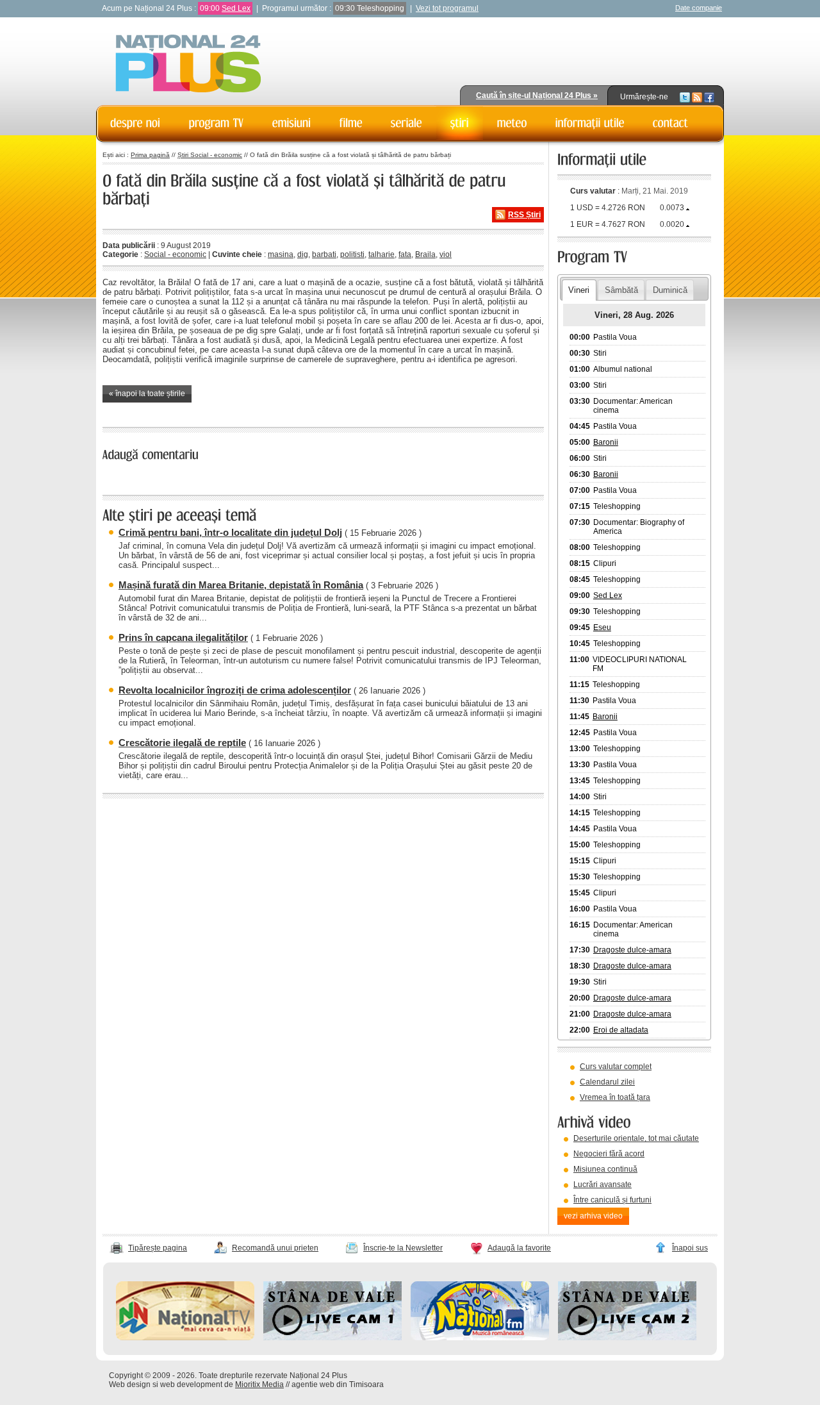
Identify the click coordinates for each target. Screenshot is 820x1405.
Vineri (578, 290)
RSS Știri (524, 214)
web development (191, 1384)
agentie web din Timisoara (337, 1384)
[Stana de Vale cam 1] (332, 1337)
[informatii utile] (590, 123)
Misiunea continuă (605, 1169)
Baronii (605, 442)
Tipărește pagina (157, 1247)
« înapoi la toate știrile (147, 393)
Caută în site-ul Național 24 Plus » (537, 95)
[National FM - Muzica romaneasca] (480, 1337)
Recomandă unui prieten (275, 1247)
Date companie (698, 8)
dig (302, 254)
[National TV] (185, 1337)
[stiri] (459, 123)
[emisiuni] (291, 123)
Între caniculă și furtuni (612, 1199)
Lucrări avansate (602, 1184)
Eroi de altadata (620, 1030)
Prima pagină (150, 154)
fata (404, 254)
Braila (425, 254)
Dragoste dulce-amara (632, 949)
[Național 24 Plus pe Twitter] (685, 96)
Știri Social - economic (209, 154)
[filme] (351, 123)
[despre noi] (135, 123)
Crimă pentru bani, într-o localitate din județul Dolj (230, 532)
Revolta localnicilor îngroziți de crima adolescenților (235, 690)
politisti (352, 254)
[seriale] (406, 123)
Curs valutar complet (616, 1066)
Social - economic (175, 254)
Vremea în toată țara (615, 1097)
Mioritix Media (259, 1384)
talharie (381, 254)
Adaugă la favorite (519, 1247)
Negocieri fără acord (608, 1153)
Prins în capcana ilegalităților (183, 637)
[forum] (512, 123)
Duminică (670, 290)
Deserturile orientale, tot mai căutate (636, 1138)
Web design (130, 1384)
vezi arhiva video (593, 1215)
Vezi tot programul (447, 8)
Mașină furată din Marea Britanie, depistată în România (241, 584)
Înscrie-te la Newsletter (403, 1247)
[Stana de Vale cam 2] (627, 1337)
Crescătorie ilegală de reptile (182, 742)
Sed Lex (236, 8)
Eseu (602, 627)
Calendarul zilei (607, 1081)
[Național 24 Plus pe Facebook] (709, 96)
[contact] (671, 123)
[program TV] (216, 123)
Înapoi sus (690, 1247)
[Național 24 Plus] (188, 64)
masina (280, 254)
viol (445, 254)
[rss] (697, 96)
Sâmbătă (621, 290)
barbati (324, 254)
